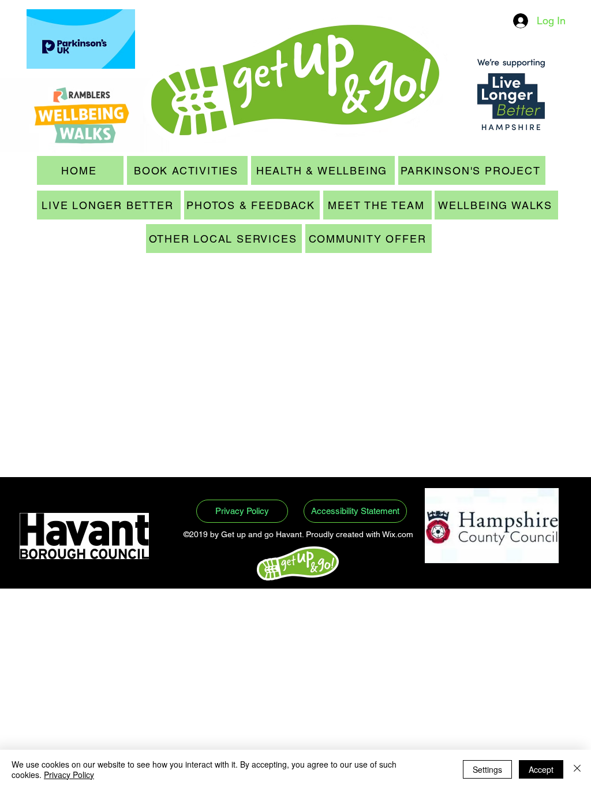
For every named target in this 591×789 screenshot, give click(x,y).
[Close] (577, 769)
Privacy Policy (69, 774)
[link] (42, 294)
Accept (541, 769)
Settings (487, 769)
